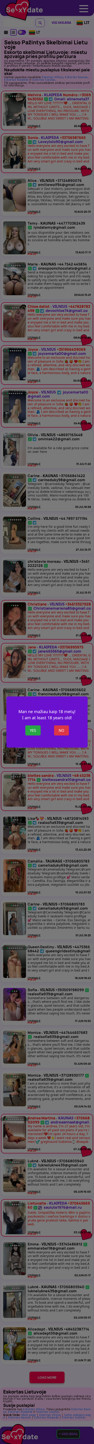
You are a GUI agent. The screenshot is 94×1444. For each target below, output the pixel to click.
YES (33, 730)
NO (61, 730)
